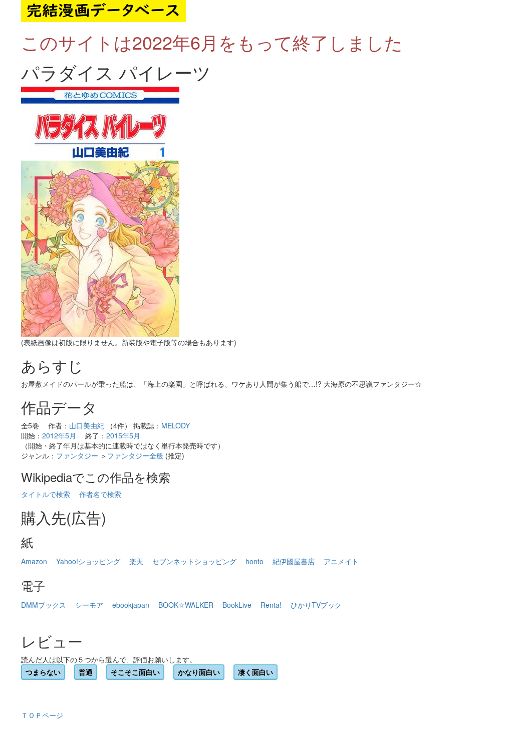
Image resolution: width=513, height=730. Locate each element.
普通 (86, 672)
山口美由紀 (86, 425)
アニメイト (341, 561)
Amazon (34, 561)
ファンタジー (77, 455)
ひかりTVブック (316, 605)
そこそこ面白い (135, 672)
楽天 (136, 561)
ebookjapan (130, 605)
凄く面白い (255, 672)
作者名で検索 (100, 494)
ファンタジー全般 (135, 455)
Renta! (271, 605)
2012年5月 (59, 435)
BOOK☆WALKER (185, 605)
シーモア (89, 605)
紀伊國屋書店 (294, 561)
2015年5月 (123, 435)
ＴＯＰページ (42, 715)
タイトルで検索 (45, 494)
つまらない (43, 672)
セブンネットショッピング (194, 561)
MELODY (175, 425)
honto (254, 561)
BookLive (236, 605)
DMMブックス (43, 605)
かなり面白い (199, 672)
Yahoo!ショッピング (88, 561)
